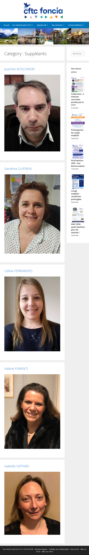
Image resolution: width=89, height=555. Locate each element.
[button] (3, 36)
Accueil (6, 25)
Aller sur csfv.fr (47, 551)
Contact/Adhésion (75, 25)
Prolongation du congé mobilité (77, 133)
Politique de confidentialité (59, 549)
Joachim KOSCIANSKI (19, 69)
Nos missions (57, 25)
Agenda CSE (41, 25)
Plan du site (74, 549)
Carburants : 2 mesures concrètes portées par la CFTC (77, 99)
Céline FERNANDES (18, 271)
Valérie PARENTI (16, 368)
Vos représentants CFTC (21, 25)
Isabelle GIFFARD (16, 466)
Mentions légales (41, 549)
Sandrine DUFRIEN (18, 168)
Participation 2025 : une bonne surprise (77, 163)
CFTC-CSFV (23, 549)
